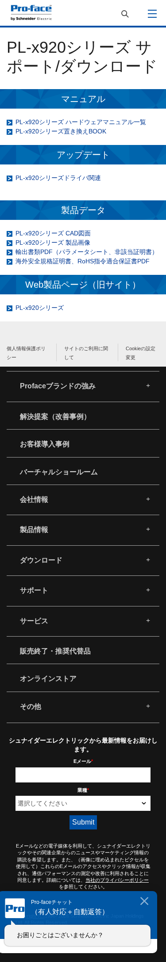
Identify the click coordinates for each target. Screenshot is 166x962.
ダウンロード (41, 560)
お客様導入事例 (44, 444)
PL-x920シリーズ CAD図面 (53, 233)
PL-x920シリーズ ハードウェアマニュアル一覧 (80, 121)
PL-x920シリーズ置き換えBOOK (60, 131)
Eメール (83, 761)
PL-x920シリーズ (39, 307)
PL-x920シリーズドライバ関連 (58, 177)
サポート (34, 590)
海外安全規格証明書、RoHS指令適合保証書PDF (82, 261)
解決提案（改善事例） (55, 416)
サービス (34, 621)
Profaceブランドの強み (58, 386)
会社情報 (34, 499)
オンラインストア (48, 678)
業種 (83, 790)
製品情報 (34, 529)
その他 (30, 706)
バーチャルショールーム (59, 472)
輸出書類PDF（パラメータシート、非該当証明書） (86, 251)
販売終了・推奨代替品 (55, 651)
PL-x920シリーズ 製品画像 (52, 242)
